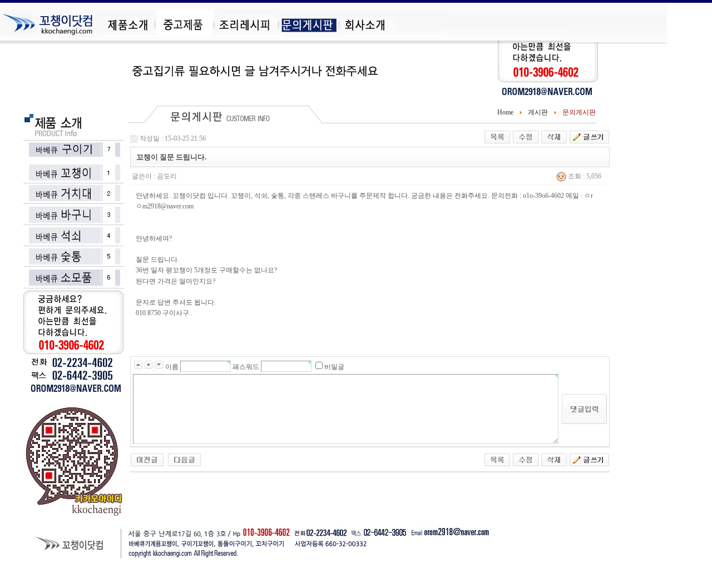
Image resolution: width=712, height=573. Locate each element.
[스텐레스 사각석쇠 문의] (147, 460)
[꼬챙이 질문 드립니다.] (184, 460)
